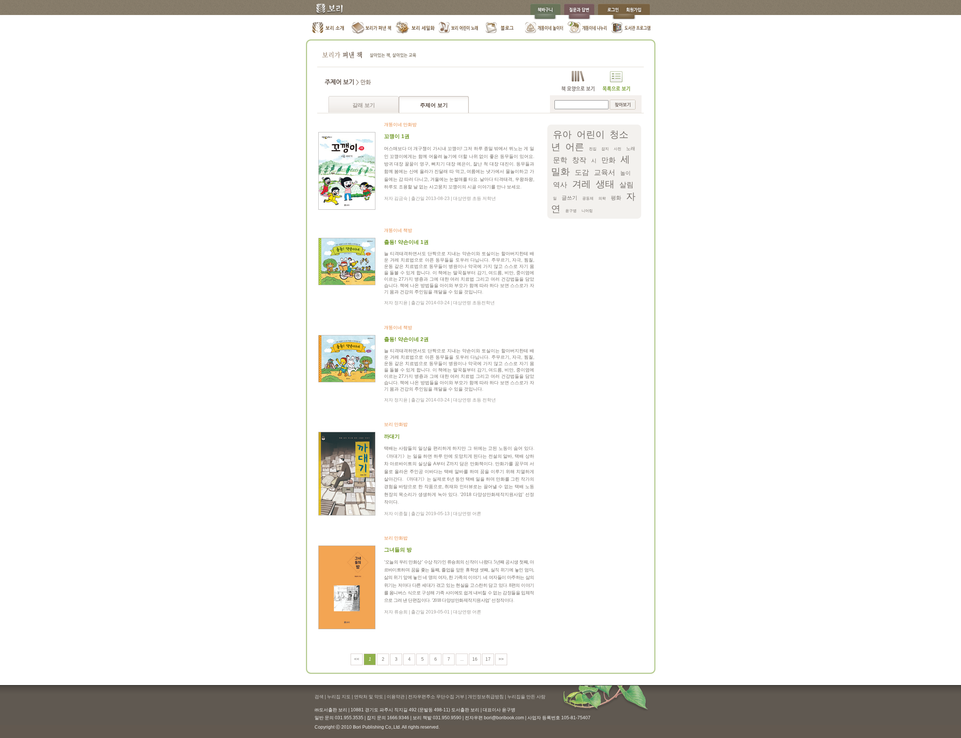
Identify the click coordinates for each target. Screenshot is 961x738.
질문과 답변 (579, 11)
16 (474, 659)
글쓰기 (569, 198)
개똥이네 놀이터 (544, 28)
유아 (562, 134)
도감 (582, 172)
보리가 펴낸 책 (371, 28)
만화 (608, 160)
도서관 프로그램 (630, 28)
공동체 (587, 198)
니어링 (587, 211)
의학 (602, 198)
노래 (630, 148)
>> (501, 659)
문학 (560, 160)
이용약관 (396, 696)
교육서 (604, 172)
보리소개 (328, 28)
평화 (616, 198)
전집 (592, 149)
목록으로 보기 (616, 81)
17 (488, 659)
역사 (560, 185)
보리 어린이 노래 (458, 28)
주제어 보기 (434, 105)
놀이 (625, 173)
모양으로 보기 (578, 81)
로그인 (611, 11)
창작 (579, 160)
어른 (574, 146)
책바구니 (545, 11)
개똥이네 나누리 (587, 28)
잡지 (605, 149)
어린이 (591, 134)
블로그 (501, 28)
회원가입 (637, 11)
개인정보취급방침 (486, 696)
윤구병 (571, 211)
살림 (626, 185)
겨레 (581, 184)
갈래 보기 (363, 105)
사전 (617, 149)
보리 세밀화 (415, 28)
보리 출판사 (327, 9)
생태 (605, 184)
